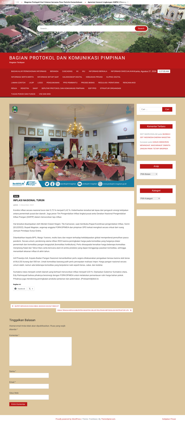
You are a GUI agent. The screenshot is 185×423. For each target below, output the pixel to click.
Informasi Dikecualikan (122, 71)
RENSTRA (25, 88)
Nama (12, 371)
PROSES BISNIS (88, 83)
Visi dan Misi (45, 94)
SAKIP (35, 88)
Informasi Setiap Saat (48, 77)
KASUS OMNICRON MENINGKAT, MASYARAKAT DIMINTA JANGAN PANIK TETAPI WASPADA (155, 145)
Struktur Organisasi (110, 88)
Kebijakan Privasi (94, 77)
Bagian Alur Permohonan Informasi (28, 71)
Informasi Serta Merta (22, 77)
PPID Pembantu (70, 83)
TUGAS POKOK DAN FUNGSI (23, 94)
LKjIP (31, 83)
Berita (16, 196)
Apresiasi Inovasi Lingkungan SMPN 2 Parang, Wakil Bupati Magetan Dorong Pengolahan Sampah (116, 2)
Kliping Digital (113, 77)
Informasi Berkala (98, 71)
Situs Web (13, 393)
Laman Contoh (18, 83)
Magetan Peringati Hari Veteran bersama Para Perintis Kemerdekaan (41, 2)
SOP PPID (92, 88)
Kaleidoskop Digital (72, 77)
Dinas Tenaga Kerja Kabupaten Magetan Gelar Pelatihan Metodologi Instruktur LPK (93, 310)
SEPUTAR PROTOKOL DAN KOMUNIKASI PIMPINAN (63, 88)
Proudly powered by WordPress (68, 419)
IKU (83, 71)
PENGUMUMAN (53, 83)
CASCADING (67, 71)
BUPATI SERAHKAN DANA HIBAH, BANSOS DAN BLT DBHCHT (37, 306)
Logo (40, 83)
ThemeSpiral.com (108, 419)
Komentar (14, 335)
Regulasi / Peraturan (108, 83)
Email (12, 382)
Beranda (54, 71)
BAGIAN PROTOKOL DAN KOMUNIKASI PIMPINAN (67, 58)
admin (15, 205)
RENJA (14, 88)
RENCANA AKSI (129, 83)
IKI (77, 71)
